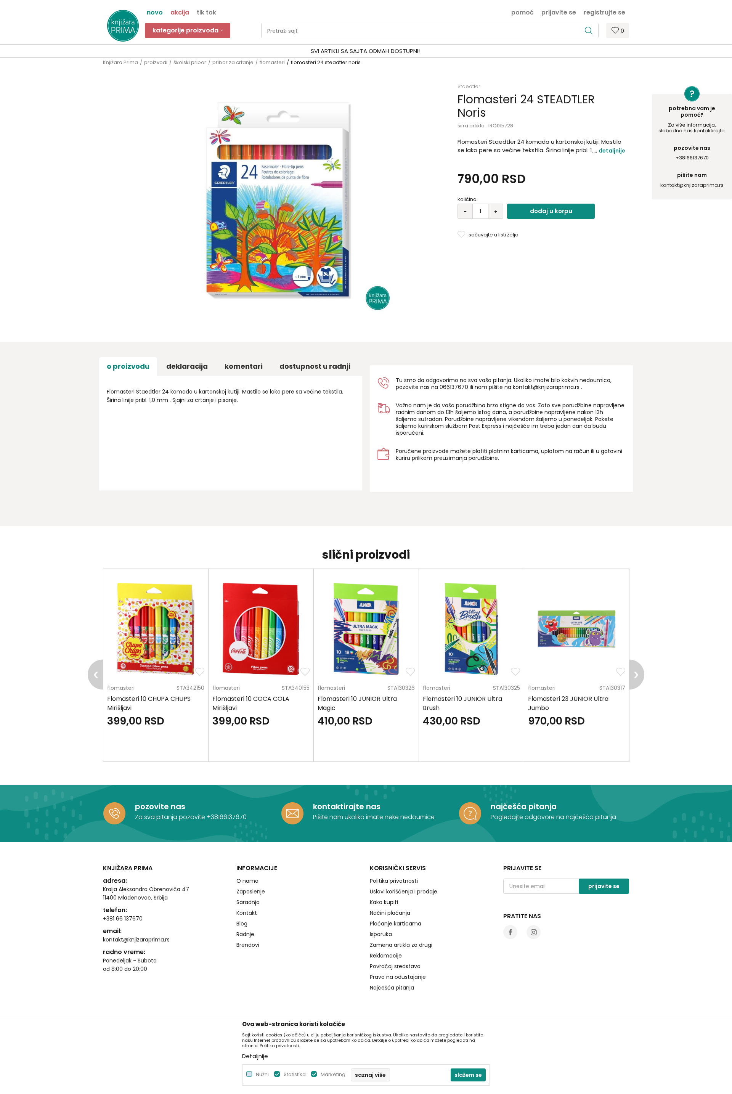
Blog (241, 923)
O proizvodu (128, 366)
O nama (247, 881)
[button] (430, 30)
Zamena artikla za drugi (401, 945)
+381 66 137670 (123, 918)
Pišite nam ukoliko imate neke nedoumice (374, 817)
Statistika (295, 1074)
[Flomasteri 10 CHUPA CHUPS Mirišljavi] (155, 629)
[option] (366, 51)
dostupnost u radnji (314, 366)
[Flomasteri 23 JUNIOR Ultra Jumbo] (576, 629)
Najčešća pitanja (392, 987)
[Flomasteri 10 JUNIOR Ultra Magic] (366, 629)
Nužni (262, 1074)
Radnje (245, 934)
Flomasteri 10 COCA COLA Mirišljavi (250, 703)
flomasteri (272, 62)
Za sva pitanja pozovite (171, 817)
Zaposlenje (250, 891)
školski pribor (189, 62)
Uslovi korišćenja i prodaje (403, 891)
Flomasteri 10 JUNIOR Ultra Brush (462, 703)
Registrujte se (604, 12)
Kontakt (246, 913)
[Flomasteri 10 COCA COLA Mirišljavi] (261, 629)
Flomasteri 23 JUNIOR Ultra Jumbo (568, 703)
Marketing (333, 1074)
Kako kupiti (384, 902)
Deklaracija (187, 366)
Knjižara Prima (120, 62)
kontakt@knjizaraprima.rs (692, 185)
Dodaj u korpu (551, 211)
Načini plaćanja (390, 913)
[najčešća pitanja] (470, 813)
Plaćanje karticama (395, 923)
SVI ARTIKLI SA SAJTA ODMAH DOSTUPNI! (365, 51)
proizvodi (155, 62)
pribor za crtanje (233, 62)
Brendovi (247, 945)
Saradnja (248, 902)
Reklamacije (386, 955)
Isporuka (381, 934)
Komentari (244, 366)
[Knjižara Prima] (123, 26)
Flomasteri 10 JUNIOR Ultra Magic (357, 703)
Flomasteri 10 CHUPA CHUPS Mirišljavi (149, 703)
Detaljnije (612, 150)
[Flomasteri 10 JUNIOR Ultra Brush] (471, 629)
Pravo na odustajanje (398, 977)
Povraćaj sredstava (395, 966)
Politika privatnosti (394, 881)
